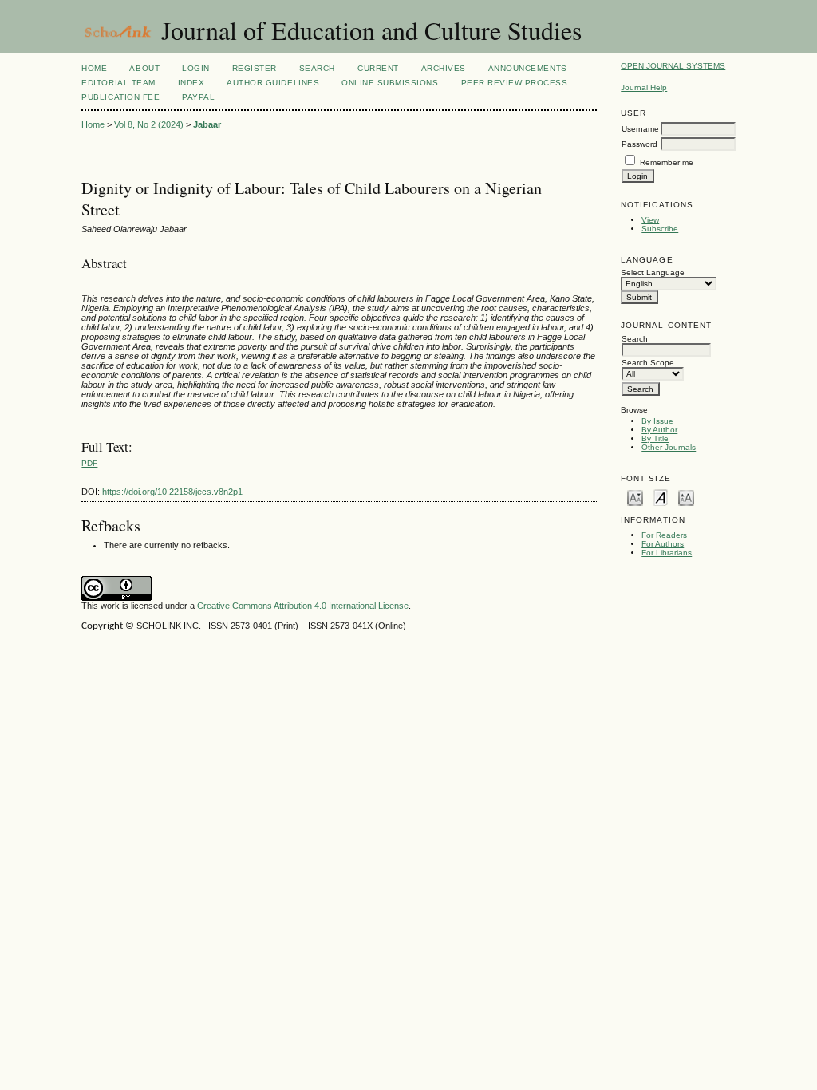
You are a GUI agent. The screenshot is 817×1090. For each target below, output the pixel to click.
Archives (443, 68)
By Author (659, 429)
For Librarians (666, 552)
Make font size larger (686, 497)
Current (378, 68)
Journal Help (644, 87)
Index (191, 82)
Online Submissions (389, 82)
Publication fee (120, 97)
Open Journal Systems (673, 65)
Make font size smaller (635, 497)
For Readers (664, 535)
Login (196, 68)
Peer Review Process (514, 82)
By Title (655, 438)
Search (317, 68)
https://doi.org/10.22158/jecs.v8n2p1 (172, 491)
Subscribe (659, 228)
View (650, 219)
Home (94, 68)
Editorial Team (118, 82)
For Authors (662, 543)
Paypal (198, 97)
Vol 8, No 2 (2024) (149, 124)
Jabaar (207, 124)
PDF (89, 463)
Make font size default (661, 497)
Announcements (527, 68)
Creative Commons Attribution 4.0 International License (302, 605)
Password (639, 144)
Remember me (666, 162)
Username (640, 128)
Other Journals (668, 447)
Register (254, 68)
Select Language (653, 272)
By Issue (657, 421)
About (144, 68)
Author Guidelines (273, 82)
